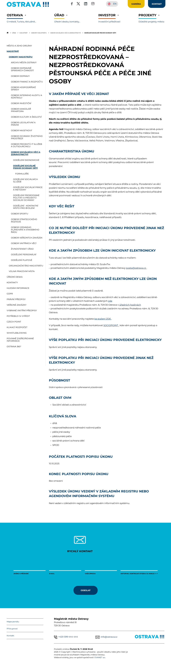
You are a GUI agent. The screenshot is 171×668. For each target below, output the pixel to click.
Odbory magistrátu (39, 33)
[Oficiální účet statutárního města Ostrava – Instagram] (93, 4)
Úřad (14, 33)
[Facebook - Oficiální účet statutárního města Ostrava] (71, 4)
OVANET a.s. (100, 657)
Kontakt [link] (157, 4)
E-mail (52, 574)
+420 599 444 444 (68, 636)
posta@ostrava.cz (136, 268)
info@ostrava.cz (109, 637)
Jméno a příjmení (21, 574)
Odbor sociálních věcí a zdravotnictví (65, 33)
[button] (21, 18)
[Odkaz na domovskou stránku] (7, 32)
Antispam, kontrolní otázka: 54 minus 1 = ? (139, 574)
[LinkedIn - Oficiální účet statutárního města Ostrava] (85, 4)
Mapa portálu (13, 621)
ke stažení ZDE (102, 318)
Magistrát (24, 33)
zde (110, 301)
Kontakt (10, 635)
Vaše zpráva (90, 574)
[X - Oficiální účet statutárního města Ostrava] (78, 4)
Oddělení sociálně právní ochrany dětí (100, 33)
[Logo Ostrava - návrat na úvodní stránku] (28, 6)
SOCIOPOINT (111, 325)
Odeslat (85, 590)
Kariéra (136, 4)
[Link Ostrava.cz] (149, 637)
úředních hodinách (130, 304)
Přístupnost (12, 628)
